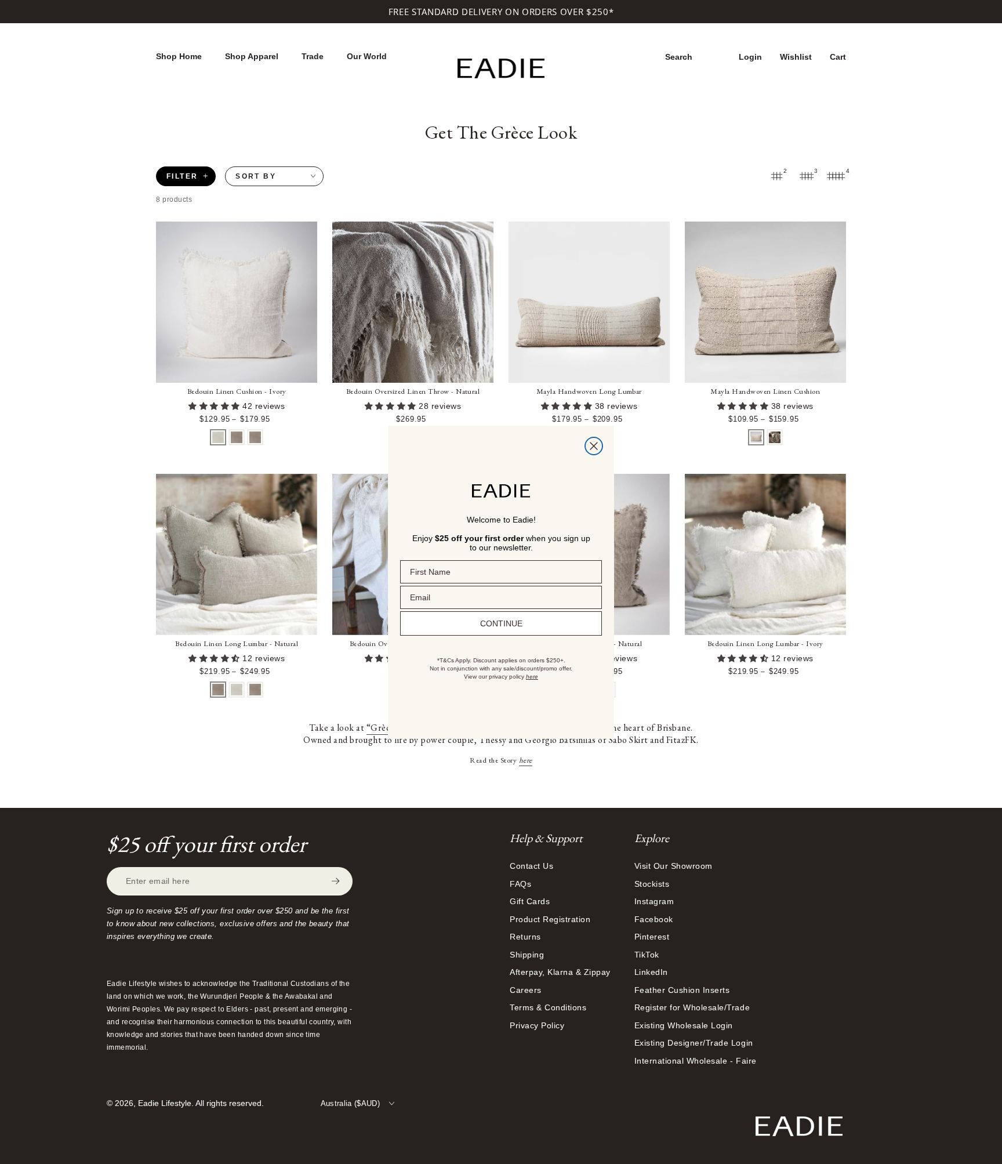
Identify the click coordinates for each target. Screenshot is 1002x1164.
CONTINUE (501, 623)
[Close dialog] (593, 446)
